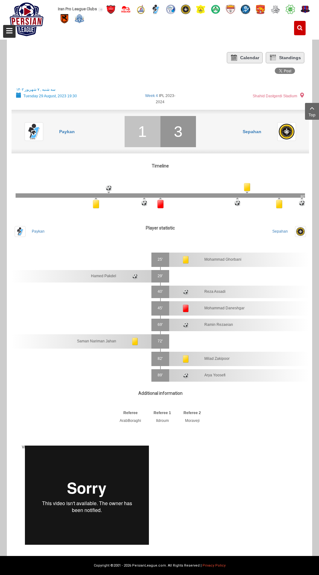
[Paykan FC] (155, 9)
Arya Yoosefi (215, 375)
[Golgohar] (245, 9)
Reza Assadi (215, 291)
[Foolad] (230, 9)
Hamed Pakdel (103, 276)
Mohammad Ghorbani (222, 259)
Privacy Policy (214, 565)
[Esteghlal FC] (170, 9)
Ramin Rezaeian (218, 324)
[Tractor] (126, 9)
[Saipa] (275, 9)
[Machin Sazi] (290, 9)
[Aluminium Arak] (79, 18)
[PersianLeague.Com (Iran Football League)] (27, 17)
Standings (290, 57)
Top (312, 115)
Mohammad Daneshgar (224, 308)
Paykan (67, 131)
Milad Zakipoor (217, 358)
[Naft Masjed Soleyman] (140, 9)
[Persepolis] (111, 9)
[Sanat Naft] (200, 9)
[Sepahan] (185, 9)
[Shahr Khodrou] (260, 9)
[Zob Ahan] (215, 9)
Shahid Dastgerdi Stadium (275, 96)
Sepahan (252, 131)
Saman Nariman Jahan (96, 341)
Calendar (249, 57)
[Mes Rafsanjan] (64, 18)
